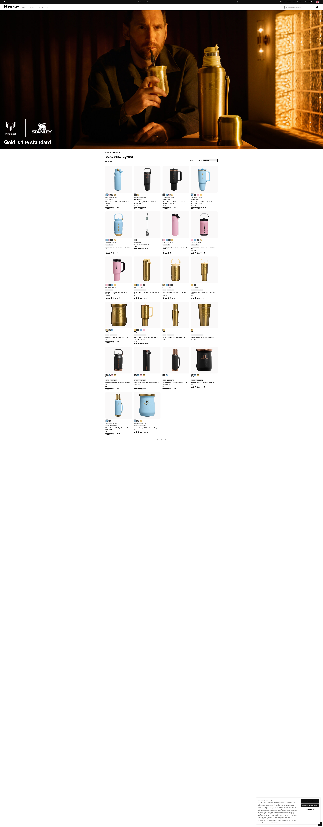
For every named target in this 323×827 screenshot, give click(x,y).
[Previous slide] (50, 2)
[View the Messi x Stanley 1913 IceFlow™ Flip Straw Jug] (118, 224)
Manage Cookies (310, 809)
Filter (192, 160)
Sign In (283, 2)
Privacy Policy (274, 822)
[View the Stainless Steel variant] (135, 240)
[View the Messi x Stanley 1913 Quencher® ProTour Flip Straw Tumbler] (176, 179)
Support (299, 2)
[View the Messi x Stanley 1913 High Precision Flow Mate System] (176, 360)
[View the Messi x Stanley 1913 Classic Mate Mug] (118, 315)
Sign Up (289, 2)
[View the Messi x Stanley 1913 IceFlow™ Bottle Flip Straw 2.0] (118, 179)
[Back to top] (320, 824)
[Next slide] (237, 2)
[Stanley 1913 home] (11, 6)
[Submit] (286, 7)
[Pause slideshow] (4, 2)
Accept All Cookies (309, 801)
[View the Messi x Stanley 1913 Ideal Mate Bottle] (176, 315)
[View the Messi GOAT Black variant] (135, 195)
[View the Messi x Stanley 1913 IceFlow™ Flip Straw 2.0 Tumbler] (147, 179)
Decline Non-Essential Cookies (309, 805)
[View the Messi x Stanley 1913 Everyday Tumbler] (204, 315)
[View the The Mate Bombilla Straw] (147, 224)
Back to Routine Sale (143, 2)
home (107, 152)
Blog (294, 2)
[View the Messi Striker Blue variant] (107, 195)
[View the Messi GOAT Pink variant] (110, 195)
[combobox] (299, 7)
